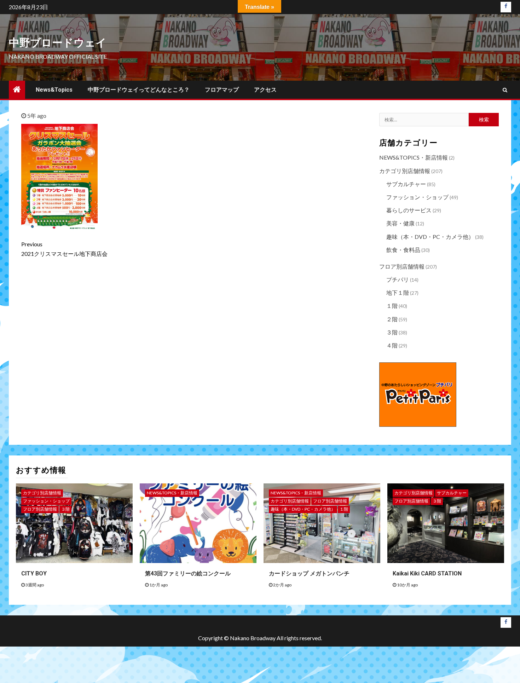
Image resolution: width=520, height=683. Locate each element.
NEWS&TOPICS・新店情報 (413, 157)
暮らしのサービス (409, 210)
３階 (392, 332)
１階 (392, 305)
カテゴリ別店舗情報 (404, 170)
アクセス (265, 89)
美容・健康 (400, 223)
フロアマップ (222, 89)
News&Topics (54, 89)
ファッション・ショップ (417, 197)
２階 (392, 319)
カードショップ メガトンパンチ (309, 573)
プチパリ (397, 279)
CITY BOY (34, 573)
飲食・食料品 (403, 249)
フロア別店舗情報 (401, 266)
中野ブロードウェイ (57, 42)
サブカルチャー (406, 183)
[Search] (505, 90)
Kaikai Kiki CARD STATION (427, 573)
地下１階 (397, 292)
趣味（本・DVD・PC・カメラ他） (430, 236)
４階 (392, 345)
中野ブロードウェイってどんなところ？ (139, 89)
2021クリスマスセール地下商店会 (64, 249)
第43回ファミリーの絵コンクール (188, 573)
